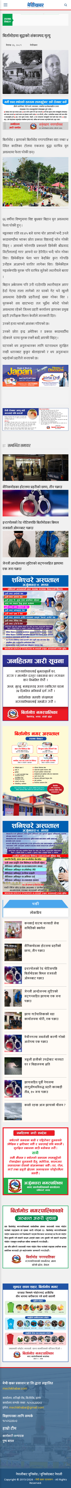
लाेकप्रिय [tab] (36, 913)
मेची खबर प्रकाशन (44, 1479)
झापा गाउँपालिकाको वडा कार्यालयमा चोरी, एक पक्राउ (41, 1017)
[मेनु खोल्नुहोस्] (5, 4)
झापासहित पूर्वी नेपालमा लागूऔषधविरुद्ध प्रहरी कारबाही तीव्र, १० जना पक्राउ (43, 1087)
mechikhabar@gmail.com (26, 1407)
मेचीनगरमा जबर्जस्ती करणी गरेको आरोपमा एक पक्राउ (44, 1040)
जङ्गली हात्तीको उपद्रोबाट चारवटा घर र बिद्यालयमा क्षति (44, 1062)
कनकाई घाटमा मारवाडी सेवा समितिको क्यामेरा (41, 926)
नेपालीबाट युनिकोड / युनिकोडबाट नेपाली (39, 1474)
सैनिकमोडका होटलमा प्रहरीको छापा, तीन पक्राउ (32, 487)
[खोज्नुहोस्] (65, 4)
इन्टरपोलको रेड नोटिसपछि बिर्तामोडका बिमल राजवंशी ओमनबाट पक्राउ (31, 525)
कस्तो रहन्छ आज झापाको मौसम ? (45, 1105)
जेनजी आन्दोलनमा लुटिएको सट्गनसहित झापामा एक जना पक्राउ (33, 566)
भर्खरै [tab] (35, 904)
